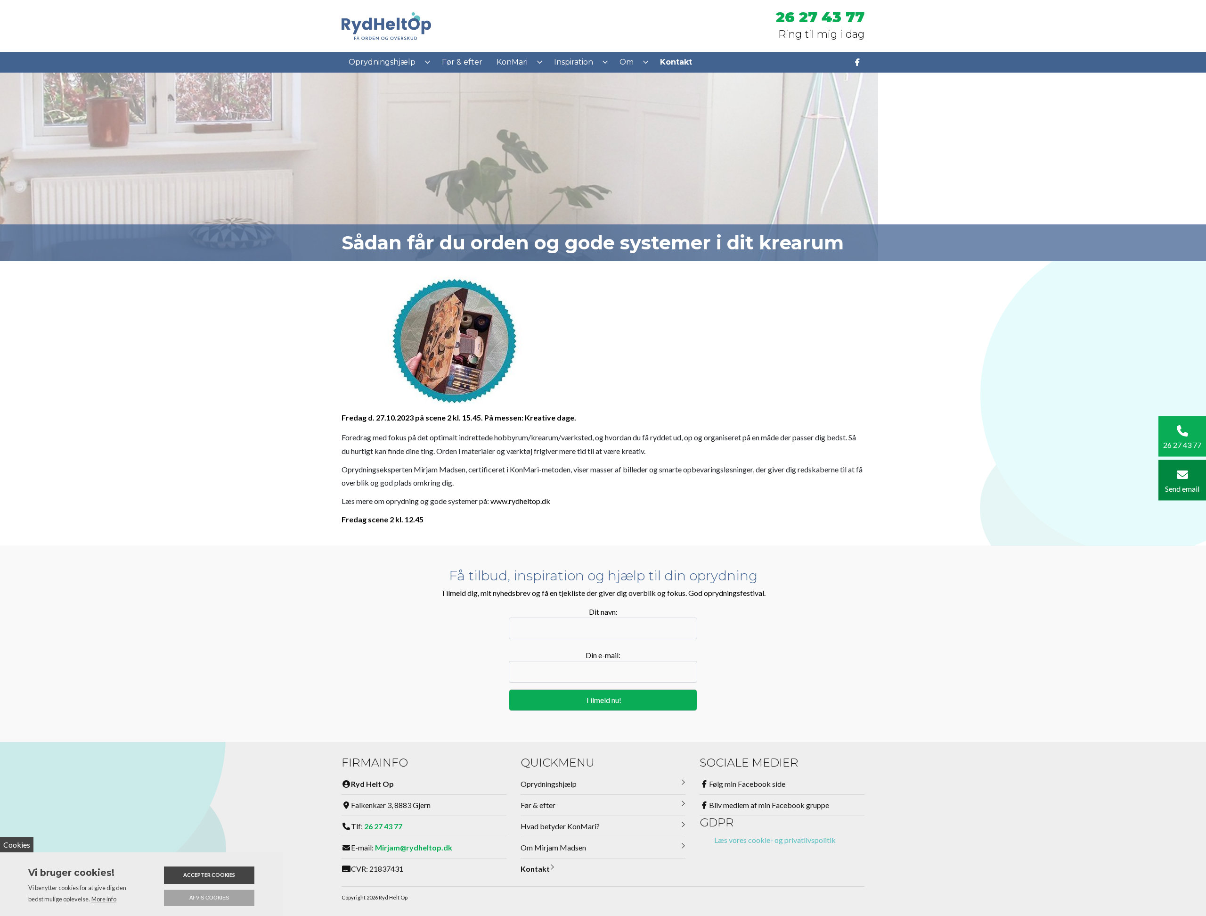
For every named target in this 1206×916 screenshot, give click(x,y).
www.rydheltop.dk (520, 500)
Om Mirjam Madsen (553, 847)
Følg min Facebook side (747, 783)
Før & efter (538, 804)
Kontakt (535, 868)
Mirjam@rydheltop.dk (413, 847)
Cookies (16, 844)
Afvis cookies (209, 897)
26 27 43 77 (820, 17)
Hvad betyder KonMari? (560, 826)
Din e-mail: (603, 655)
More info (103, 899)
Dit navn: (603, 611)
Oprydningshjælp (549, 783)
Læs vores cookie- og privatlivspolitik (775, 839)
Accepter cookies (209, 875)
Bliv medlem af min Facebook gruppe (769, 804)
